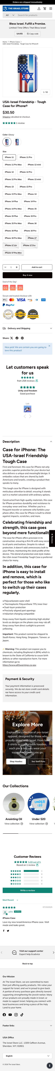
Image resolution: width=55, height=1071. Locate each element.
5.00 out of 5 (34, 862)
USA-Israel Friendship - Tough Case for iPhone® (20, 44)
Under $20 (38, 819)
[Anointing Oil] (14, 804)
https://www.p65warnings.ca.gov (19, 665)
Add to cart (37, 267)
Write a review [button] (27, 890)
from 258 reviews (26, 380)
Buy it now (27, 275)
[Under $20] (39, 804)
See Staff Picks (38, 761)
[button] (45, 9)
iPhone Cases (15, 42)
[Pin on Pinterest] (22, 338)
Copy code (33, 33)
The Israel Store (14, 1064)
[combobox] (27, 15)
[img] (27, 377)
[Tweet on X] (11, 338)
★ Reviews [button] (52, 538)
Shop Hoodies (16, 761)
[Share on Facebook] (17, 338)
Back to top (27, 963)
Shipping (6, 117)
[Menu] (51, 9)
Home (5, 42)
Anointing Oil (13, 819)
